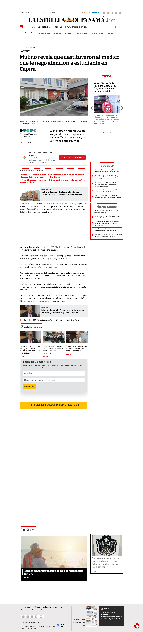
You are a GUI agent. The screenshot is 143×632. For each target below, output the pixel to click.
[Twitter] (21, 130)
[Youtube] (120, 12)
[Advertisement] (54, 493)
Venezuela (68, 33)
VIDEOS (107, 75)
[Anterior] (92, 108)
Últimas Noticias (44, 33)
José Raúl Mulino (81, 33)
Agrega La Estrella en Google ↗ (72, 157)
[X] (108, 12)
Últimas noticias (107, 206)
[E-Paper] (86, 12)
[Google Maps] (58, 625)
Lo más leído (107, 166)
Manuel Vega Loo (30, 134)
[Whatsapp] (27, 130)
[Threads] (104, 12)
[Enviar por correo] (34, 130)
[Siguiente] (121, 108)
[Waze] (62, 625)
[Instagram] (116, 12)
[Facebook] (112, 12)
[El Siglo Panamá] (95, 12)
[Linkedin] (31, 130)
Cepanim (111, 33)
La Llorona (57, 33)
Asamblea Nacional (97, 33)
